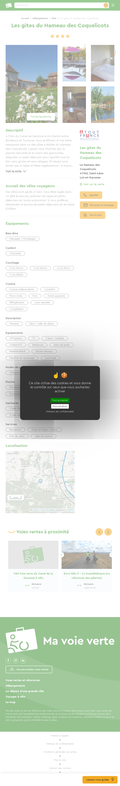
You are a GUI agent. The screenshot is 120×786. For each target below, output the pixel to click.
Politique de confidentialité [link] (60, 412)
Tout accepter (60, 400)
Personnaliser (60, 406)
